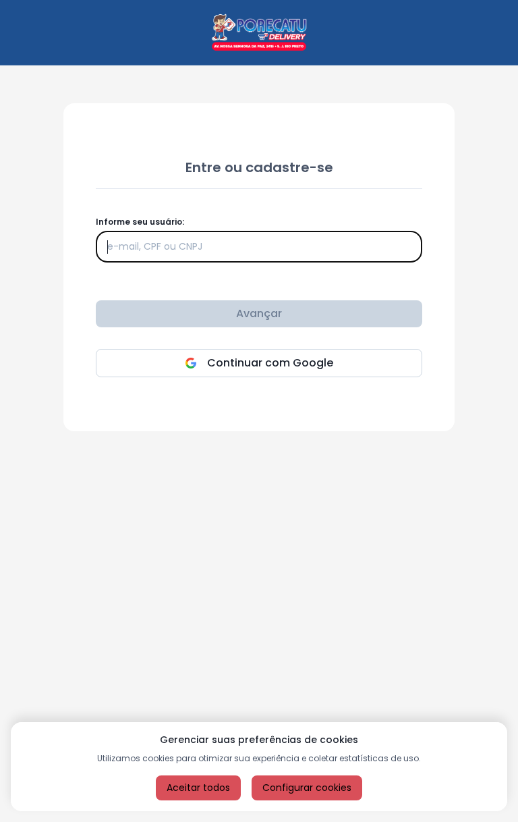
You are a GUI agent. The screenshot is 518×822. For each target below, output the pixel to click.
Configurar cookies (306, 787)
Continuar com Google (270, 363)
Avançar (259, 313)
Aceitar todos (198, 787)
